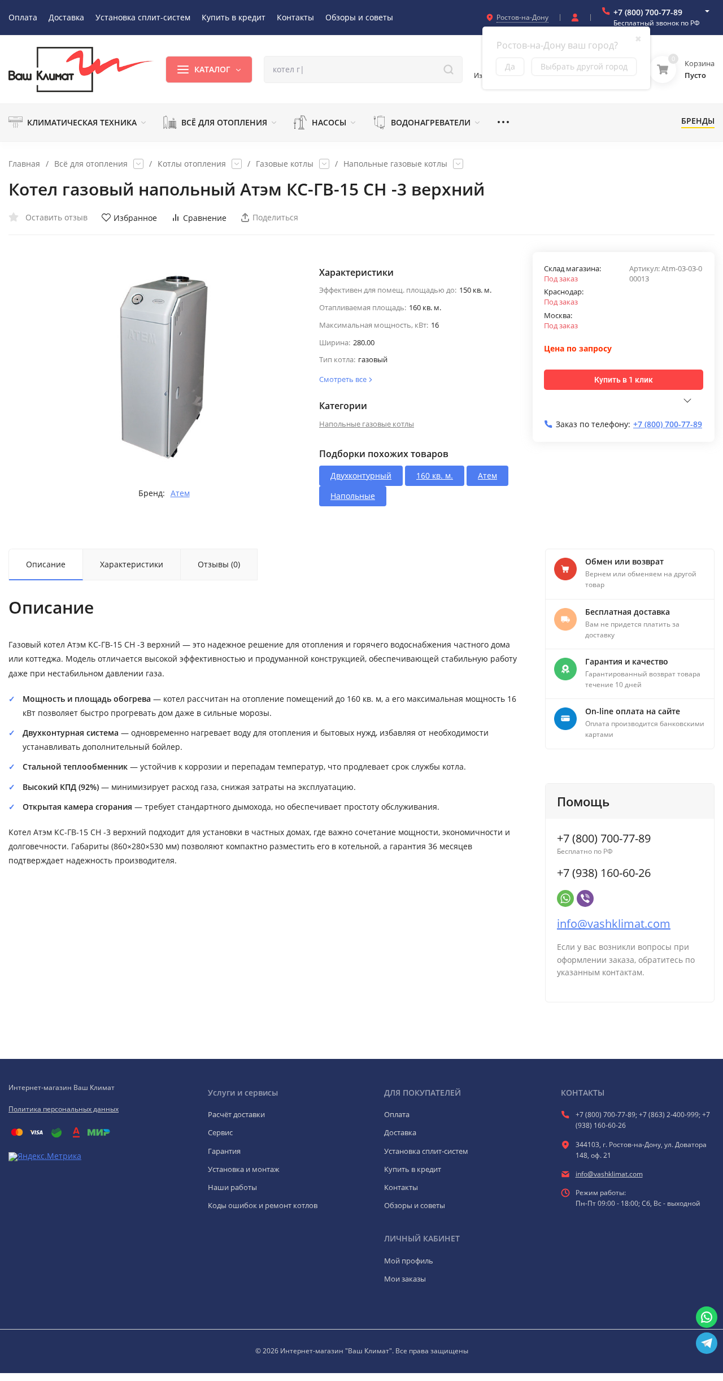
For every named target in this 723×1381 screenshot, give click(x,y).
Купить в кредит (412, 1169)
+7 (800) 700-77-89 (647, 12)
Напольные (352, 495)
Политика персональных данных (63, 1109)
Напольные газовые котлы (395, 164)
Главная (24, 164)
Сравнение (205, 217)
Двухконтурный (360, 475)
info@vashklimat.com (613, 923)
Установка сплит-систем (426, 1151)
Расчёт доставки (236, 1114)
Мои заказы (405, 1279)
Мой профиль (408, 1261)
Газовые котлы (284, 164)
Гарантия (224, 1151)
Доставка (400, 1132)
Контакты (401, 1187)
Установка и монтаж (244, 1169)
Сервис (220, 1132)
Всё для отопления (91, 164)
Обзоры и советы (414, 1205)
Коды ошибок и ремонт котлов (262, 1205)
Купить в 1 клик (623, 379)
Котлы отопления (192, 164)
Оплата (397, 1114)
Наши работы (232, 1187)
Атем (180, 493)
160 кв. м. (434, 475)
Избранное (135, 217)
